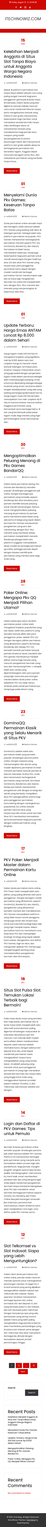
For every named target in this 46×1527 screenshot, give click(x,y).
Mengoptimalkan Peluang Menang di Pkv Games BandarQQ (22, 463)
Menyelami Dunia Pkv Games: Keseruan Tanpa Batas (20, 202)
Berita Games (30, 83)
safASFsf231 (11, 83)
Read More (11, 170)
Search (11, 1387)
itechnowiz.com (23, 19)
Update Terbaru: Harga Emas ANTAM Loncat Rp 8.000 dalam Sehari (22, 333)
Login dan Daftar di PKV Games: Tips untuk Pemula (22, 1128)
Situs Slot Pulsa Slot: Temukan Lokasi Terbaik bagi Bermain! (22, 997)
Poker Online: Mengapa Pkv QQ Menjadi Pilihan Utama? (20, 600)
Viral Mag (31, 1520)
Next (23, 1371)
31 (34, 1365)
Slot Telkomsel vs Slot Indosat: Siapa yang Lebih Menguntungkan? (21, 1253)
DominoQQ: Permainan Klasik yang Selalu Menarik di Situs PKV (23, 730)
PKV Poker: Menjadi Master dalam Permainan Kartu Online (21, 867)
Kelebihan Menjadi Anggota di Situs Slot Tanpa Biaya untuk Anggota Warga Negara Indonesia (21, 64)
